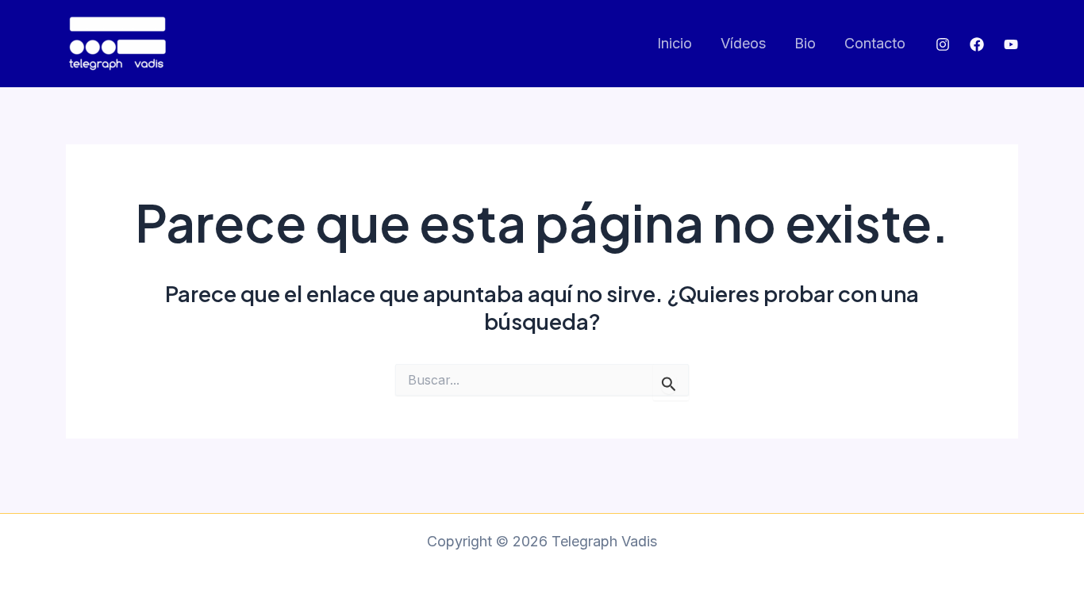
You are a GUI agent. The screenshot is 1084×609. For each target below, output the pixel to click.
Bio (805, 43)
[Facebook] (977, 44)
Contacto (874, 43)
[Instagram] (943, 44)
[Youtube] (1011, 44)
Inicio (674, 43)
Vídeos (743, 43)
